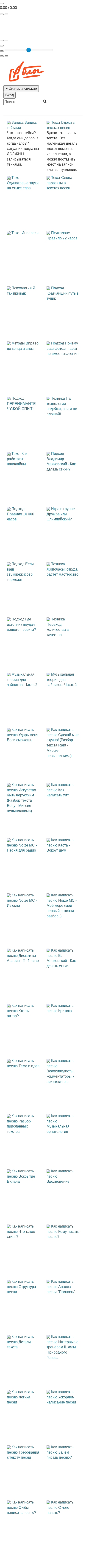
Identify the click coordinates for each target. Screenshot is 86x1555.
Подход (57, 288)
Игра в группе (63, 509)
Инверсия (30, 233)
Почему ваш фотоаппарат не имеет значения (62, 348)
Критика (65, 1011)
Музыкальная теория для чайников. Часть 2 (22, 679)
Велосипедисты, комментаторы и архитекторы (61, 1076)
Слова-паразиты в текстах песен (60, 183)
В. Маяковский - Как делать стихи (61, 961)
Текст (55, 122)
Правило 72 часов (62, 238)
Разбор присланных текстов (19, 1126)
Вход (9, 95)
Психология (61, 233)
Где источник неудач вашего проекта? (21, 624)
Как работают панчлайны (17, 459)
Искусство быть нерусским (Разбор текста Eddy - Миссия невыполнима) (21, 800)
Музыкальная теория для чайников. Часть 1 (62, 679)
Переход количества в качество (58, 630)
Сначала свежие (22, 88)
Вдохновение (58, 1181)
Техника (58, 398)
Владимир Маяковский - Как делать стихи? (61, 464)
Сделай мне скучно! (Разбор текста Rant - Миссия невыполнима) (63, 745)
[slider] (28, 50)
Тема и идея (29, 1066)
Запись (17, 122)
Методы (18, 343)
